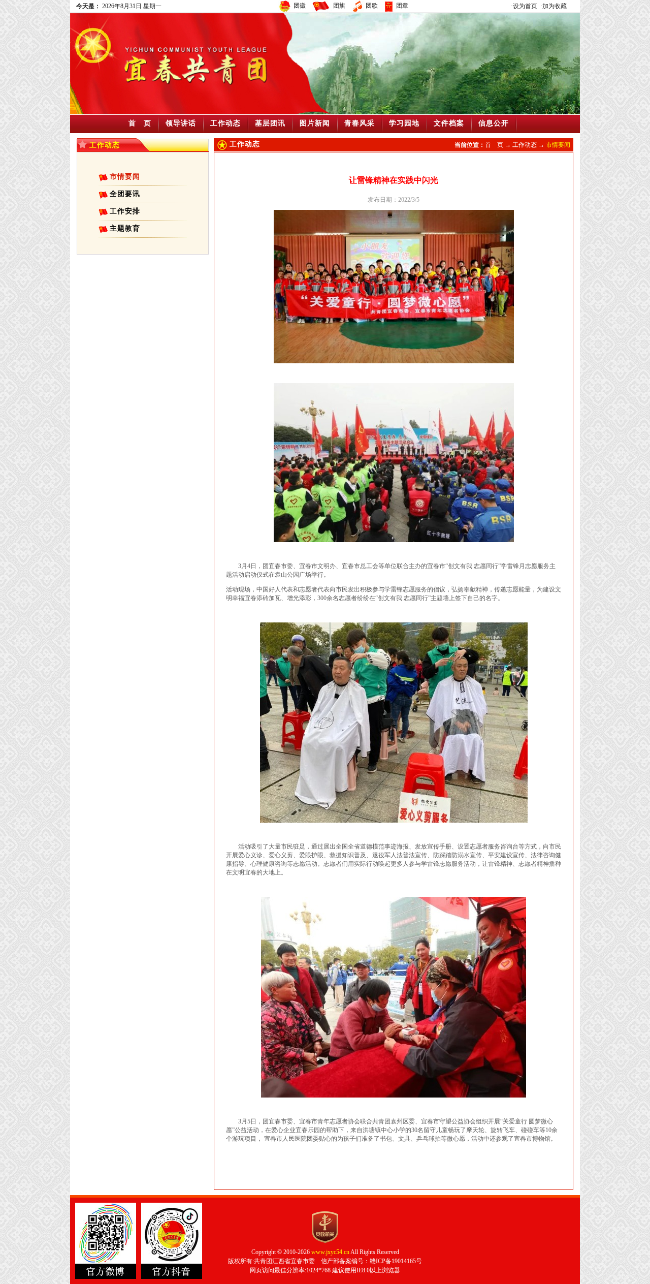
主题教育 (125, 228)
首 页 (139, 123)
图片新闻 (315, 123)
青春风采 (359, 123)
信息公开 (493, 123)
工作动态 (225, 123)
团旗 (339, 5)
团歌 (372, 5)
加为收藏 (554, 6)
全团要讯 (125, 194)
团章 (402, 5)
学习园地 (404, 123)
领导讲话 (181, 123)
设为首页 (525, 6)
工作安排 (125, 211)
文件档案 (449, 123)
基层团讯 (270, 123)
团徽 (300, 5)
